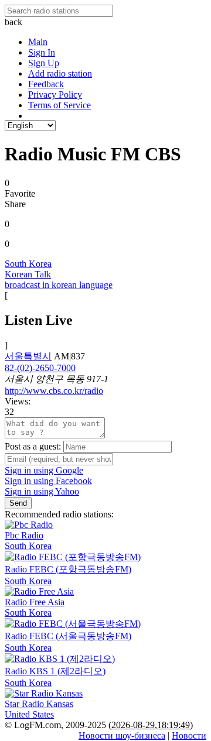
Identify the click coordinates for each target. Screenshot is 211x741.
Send (18, 503)
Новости (189, 735)
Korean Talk (28, 274)
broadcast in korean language (59, 285)
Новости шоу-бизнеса (122, 735)
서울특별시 (28, 356)
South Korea (28, 264)
